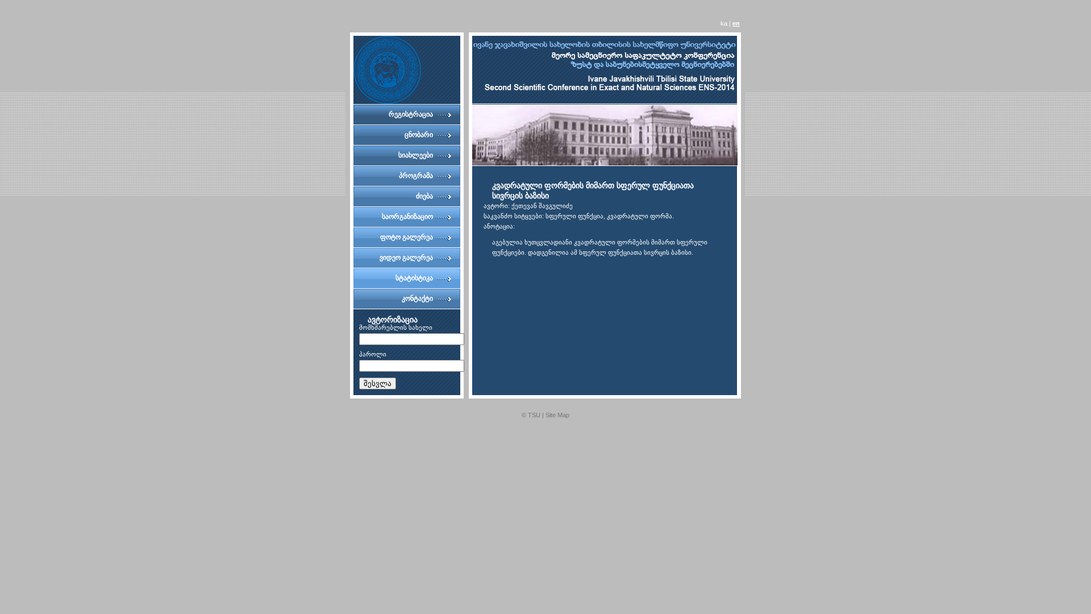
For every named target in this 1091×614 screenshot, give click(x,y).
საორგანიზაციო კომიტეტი (407, 220)
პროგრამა (416, 176)
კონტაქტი (417, 298)
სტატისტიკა (414, 278)
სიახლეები (415, 155)
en (736, 23)
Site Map (557, 415)
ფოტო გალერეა (406, 237)
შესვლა (378, 383)
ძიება (424, 196)
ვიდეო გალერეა (406, 258)
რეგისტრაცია (411, 114)
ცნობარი (419, 135)
